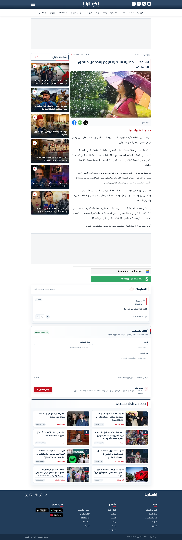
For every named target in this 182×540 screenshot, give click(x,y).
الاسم (145, 342)
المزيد (35, 57)
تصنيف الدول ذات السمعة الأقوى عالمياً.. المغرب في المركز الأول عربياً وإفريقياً (109, 472)
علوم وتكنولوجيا (76, 12)
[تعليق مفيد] (37, 316)
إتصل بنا (154, 521)
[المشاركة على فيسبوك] (74, 122)
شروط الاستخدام (151, 517)
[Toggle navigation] (33, 4)
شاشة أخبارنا (63, 12)
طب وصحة (89, 12)
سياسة (131, 12)
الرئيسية (140, 12)
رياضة (105, 12)
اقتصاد (123, 12)
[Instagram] (36, 495)
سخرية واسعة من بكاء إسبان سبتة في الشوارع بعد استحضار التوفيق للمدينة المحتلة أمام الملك (109, 435)
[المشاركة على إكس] (85, 122)
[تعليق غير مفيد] (42, 316)
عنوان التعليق (84, 342)
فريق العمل (153, 513)
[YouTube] (26, 495)
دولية (98, 12)
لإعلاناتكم (42, 12)
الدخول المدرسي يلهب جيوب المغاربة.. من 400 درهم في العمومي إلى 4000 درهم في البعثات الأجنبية (50, 472)
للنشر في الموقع (151, 509)
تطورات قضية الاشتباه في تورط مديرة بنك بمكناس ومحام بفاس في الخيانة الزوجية (109, 417)
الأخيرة (87, 525)
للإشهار (154, 525)
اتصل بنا (33, 537)
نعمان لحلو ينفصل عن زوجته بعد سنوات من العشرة (52, 415)
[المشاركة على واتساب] (80, 122)
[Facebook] (40, 495)
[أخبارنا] (150, 495)
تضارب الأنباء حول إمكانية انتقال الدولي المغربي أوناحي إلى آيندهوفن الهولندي (110, 454)
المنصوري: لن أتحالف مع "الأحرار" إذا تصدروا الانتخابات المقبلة (50, 434)
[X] (31, 495)
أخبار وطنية (113, 12)
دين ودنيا (53, 12)
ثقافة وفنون (85, 513)
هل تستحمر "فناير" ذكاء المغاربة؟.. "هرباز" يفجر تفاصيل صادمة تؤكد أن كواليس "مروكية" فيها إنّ (51, 454)
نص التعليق (143, 353)
